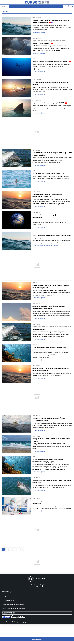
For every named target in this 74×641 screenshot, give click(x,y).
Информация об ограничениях (13, 604)
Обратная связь (8, 600)
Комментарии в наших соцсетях (14, 608)
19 (18, 549)
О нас (5, 596)
